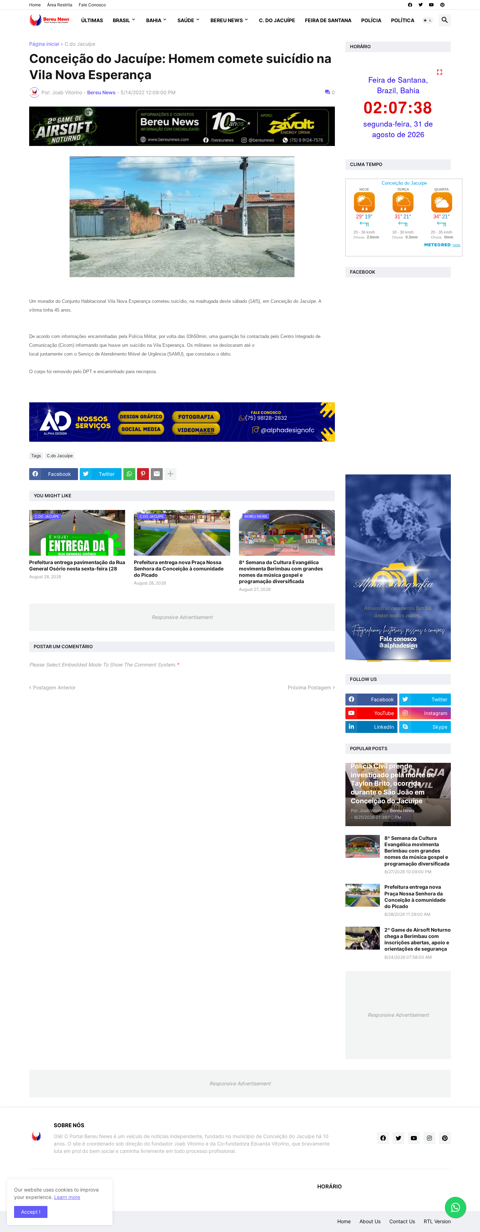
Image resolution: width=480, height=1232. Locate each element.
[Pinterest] (143, 474)
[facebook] (410, 5)
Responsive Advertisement (182, 617)
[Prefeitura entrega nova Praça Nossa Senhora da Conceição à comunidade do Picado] (362, 895)
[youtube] (431, 5)
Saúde (185, 20)
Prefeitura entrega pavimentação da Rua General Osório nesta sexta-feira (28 (77, 565)
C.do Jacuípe (80, 44)
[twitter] (421, 5)
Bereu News (226, 20)
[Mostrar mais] (170, 474)
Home (35, 4)
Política (402, 20)
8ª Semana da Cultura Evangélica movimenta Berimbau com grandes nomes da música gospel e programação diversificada (281, 572)
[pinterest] (442, 5)
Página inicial (44, 44)
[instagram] (429, 1138)
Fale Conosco (92, 4)
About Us (370, 1221)
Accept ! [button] (30, 1212)
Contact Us (402, 1221)
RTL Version (437, 1221)
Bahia (153, 20)
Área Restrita (59, 4)
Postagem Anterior (54, 687)
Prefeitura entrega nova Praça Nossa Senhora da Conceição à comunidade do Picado (178, 568)
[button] (428, 20)
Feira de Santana (328, 20)
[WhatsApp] (129, 474)
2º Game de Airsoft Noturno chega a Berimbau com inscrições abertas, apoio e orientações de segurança (417, 939)
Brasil (121, 20)
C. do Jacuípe (277, 20)
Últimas (92, 20)
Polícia (371, 20)
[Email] (157, 474)
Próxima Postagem (309, 687)
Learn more (67, 1197)
